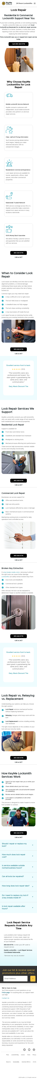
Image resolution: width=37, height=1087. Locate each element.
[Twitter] (24, 1049)
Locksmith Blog (15, 1054)
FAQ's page (6, 992)
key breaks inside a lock (12, 572)
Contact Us (5, 998)
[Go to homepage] (7, 3)
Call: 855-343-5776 (18, 44)
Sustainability (16, 1061)
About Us (8, 1061)
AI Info (34, 1061)
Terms (28, 1054)
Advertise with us (26, 1061)
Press (7, 1054)
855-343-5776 (18, 253)
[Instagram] (34, 1049)
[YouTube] (29, 1049)
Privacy (34, 1054)
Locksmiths (5, 576)
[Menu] (34, 3)
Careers (23, 1054)
